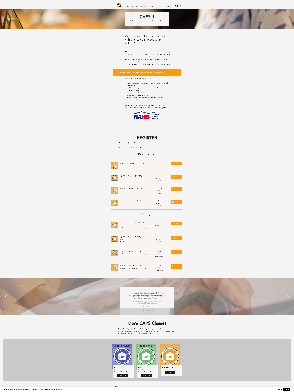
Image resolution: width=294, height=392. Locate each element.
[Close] (292, 389)
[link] (135, 164)
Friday (142, 148)
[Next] (288, 297)
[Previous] (6, 297)
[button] (176, 163)
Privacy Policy (60, 389)
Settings (280, 389)
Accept (287, 389)
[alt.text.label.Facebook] (175, 6)
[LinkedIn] (177, 6)
